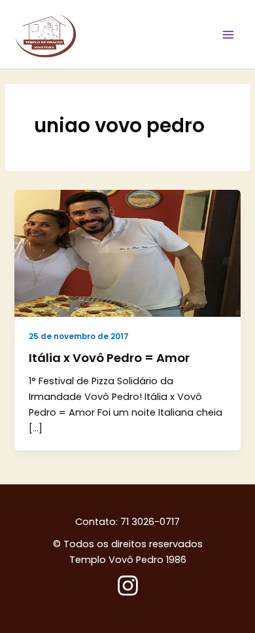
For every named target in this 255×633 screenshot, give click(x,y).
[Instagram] (127, 585)
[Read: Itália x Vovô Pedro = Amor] (127, 252)
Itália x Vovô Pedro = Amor (109, 358)
